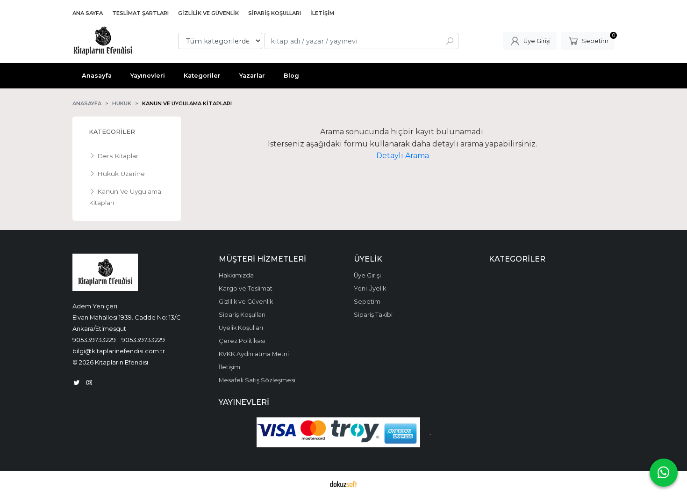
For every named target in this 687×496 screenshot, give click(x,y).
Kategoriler (112, 131)
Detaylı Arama (402, 155)
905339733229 (94, 339)
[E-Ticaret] (343, 483)
